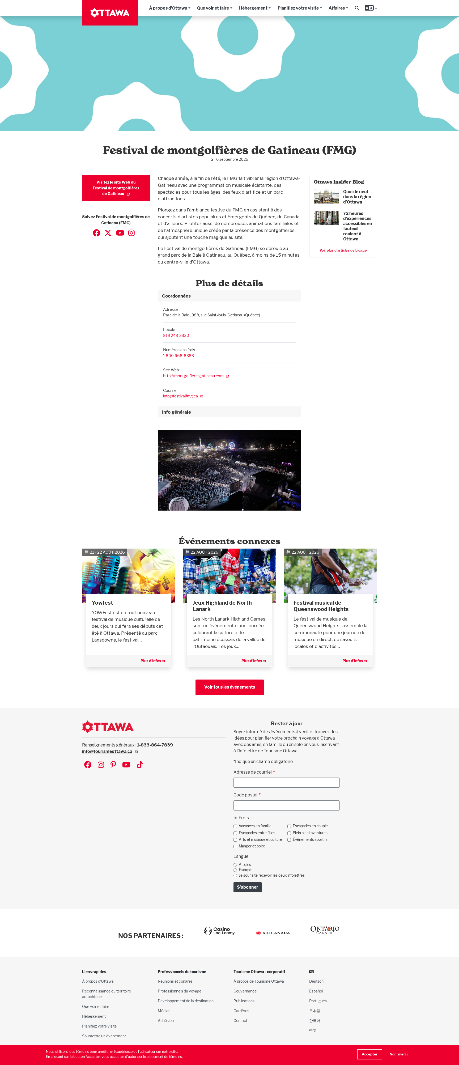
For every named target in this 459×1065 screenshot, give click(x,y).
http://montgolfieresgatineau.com (193, 376)
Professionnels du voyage (179, 991)
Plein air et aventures (310, 833)
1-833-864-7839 (155, 745)
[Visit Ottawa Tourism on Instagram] (101, 765)
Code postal (245, 794)
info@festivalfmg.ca (180, 396)
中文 (313, 1030)
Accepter (369, 1054)
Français (245, 870)
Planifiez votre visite (298, 8)
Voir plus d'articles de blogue (343, 250)
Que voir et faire (213, 8)
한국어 (314, 1020)
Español (316, 991)
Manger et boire (252, 846)
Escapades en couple (310, 826)
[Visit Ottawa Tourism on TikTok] (140, 765)
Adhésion (166, 1020)
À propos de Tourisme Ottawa (258, 981)
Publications (243, 1001)
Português (318, 1001)
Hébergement (253, 8)
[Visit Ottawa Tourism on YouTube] (126, 765)
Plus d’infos (151, 661)
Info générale (176, 412)
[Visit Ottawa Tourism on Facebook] (88, 765)
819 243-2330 (176, 335)
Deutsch (316, 981)
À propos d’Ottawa (98, 981)
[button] (357, 8)
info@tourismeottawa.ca (107, 751)
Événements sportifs (310, 839)
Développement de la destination (186, 1001)
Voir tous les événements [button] (229, 687)
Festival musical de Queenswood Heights (321, 606)
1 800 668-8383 (178, 355)
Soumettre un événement (104, 1036)
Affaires (337, 8)
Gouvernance (245, 991)
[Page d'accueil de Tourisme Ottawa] (110, 13)
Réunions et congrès (175, 981)
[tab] (229, 296)
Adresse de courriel (252, 772)
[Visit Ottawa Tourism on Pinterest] (113, 765)
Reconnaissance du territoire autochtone (106, 994)
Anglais (245, 864)
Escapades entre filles (257, 833)
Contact (240, 1020)
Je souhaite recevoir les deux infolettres (272, 875)
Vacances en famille (255, 826)
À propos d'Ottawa (168, 8)
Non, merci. (399, 1054)
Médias (164, 1010)
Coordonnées (176, 296)
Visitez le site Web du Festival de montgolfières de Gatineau (116, 188)
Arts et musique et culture (260, 839)
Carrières (241, 1010)
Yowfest (102, 603)
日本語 (314, 1010)
